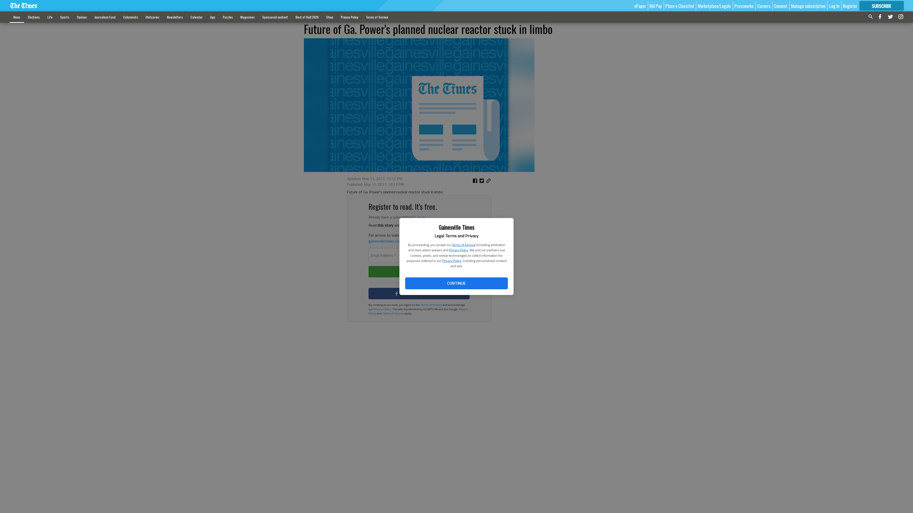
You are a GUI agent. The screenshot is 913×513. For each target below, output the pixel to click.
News (16, 16)
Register (850, 6)
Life (50, 16)
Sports (64, 16)
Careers (764, 6)
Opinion (82, 16)
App (212, 16)
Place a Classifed (679, 6)
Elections (34, 16)
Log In (834, 6)
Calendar (196, 16)
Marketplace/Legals (714, 6)
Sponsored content (275, 16)
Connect (780, 6)
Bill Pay (656, 6)
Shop (329, 16)
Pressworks (744, 6)
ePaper (640, 6)
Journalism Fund (105, 16)
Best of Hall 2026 (307, 16)
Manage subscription (808, 6)
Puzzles (228, 16)
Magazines (247, 16)
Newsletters (175, 16)
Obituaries (152, 16)
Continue (456, 283)
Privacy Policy (458, 249)
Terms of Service (464, 244)
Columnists (130, 16)
